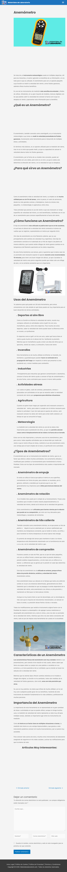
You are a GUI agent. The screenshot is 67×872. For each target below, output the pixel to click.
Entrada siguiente (56, 788)
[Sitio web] (57, 836)
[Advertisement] (39, 61)
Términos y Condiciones (52, 864)
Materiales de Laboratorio (19, 2)
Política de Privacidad (36, 864)
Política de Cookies (21, 864)
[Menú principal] (63, 2)
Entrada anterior (22, 788)
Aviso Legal (10, 864)
